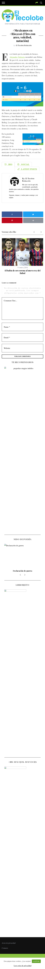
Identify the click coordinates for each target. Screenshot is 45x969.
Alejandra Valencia (17, 57)
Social (24, 164)
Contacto (5, 948)
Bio (9, 164)
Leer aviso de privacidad (22, 965)
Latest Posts (28, 169)
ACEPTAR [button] (36, 961)
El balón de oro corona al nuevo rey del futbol (22, 271)
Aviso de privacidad (9, 943)
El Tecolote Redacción (24, 45)
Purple (22, 571)
